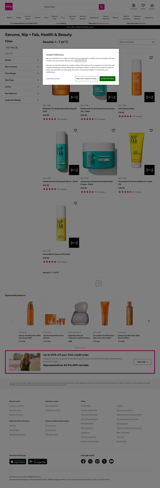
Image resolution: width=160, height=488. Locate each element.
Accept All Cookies (107, 79)
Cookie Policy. (81, 61)
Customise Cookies (53, 78)
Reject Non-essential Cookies (86, 79)
